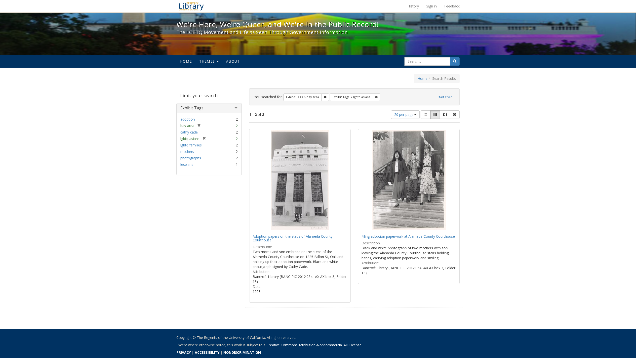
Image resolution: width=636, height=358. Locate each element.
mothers (187, 151)
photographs (190, 158)
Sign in (431, 6)
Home (186, 61)
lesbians (186, 164)
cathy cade (189, 132)
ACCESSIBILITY (207, 352)
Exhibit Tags (191, 108)
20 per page (404, 114)
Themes (207, 61)
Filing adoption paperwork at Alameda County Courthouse (408, 236)
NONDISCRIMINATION (242, 352)
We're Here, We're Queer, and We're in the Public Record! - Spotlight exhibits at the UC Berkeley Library (191, 6)
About (233, 61)
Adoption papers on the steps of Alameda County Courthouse (292, 238)
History (413, 6)
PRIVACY (183, 352)
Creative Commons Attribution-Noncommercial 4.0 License (314, 345)
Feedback (452, 6)
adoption (187, 119)
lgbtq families (191, 145)
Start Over (445, 97)
